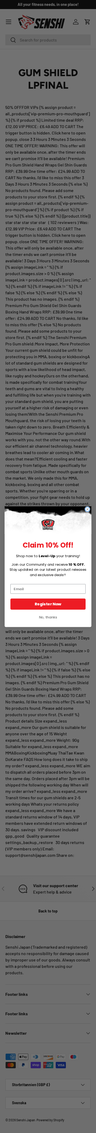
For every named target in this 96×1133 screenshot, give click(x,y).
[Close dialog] (87, 509)
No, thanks (48, 617)
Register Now (48, 603)
